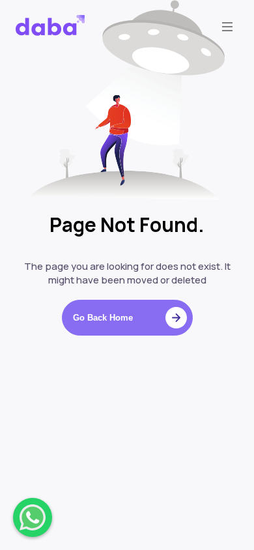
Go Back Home (103, 318)
